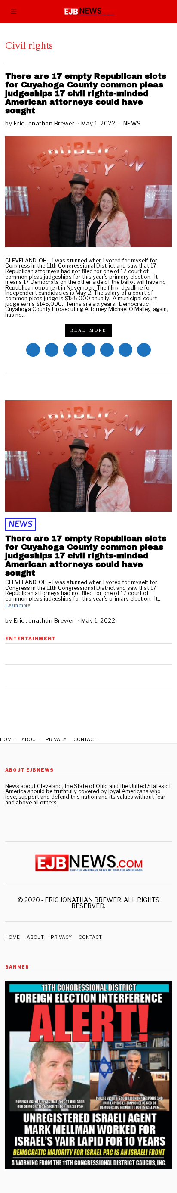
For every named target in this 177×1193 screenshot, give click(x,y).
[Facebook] (33, 350)
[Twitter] (70, 350)
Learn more (17, 605)
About (30, 739)
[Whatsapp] (107, 350)
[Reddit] (125, 350)
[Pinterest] (88, 350)
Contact (85, 739)
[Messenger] (51, 350)
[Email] (144, 350)
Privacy (56, 739)
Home (7, 739)
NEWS (132, 123)
